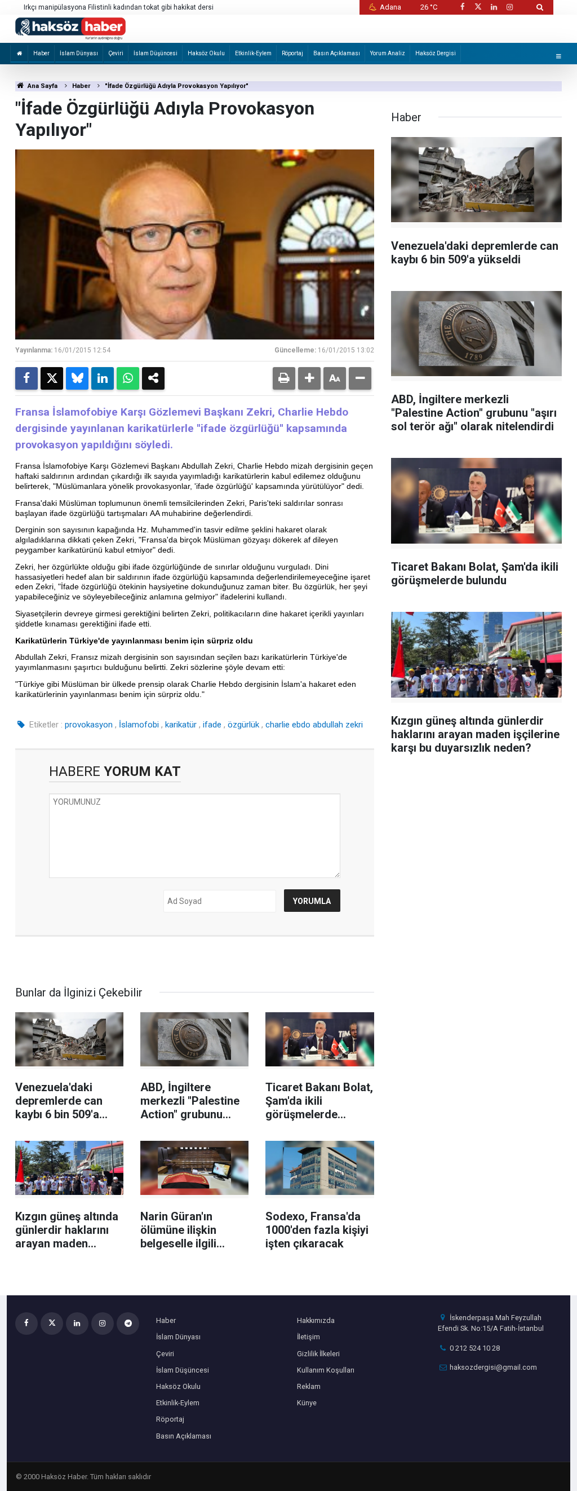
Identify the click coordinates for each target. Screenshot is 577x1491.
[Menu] (558, 56)
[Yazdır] (284, 378)
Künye (307, 1403)
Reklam (309, 1386)
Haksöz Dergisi (435, 53)
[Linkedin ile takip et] (493, 7)
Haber (41, 53)
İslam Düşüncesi (155, 53)
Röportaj (292, 53)
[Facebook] (26, 378)
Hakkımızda (316, 1320)
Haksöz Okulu (206, 53)
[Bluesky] (77, 378)
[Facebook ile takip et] (462, 7)
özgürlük (243, 725)
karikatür (181, 725)
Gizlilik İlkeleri (318, 1353)
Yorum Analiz (387, 53)
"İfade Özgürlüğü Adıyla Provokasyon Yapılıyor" (176, 86)
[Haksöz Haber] (70, 28)
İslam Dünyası (79, 53)
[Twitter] (52, 378)
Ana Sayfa (41, 86)
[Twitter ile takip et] (478, 7)
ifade (212, 725)
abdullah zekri (338, 725)
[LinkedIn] (102, 378)
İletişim (308, 1337)
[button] (309, 378)
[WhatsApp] (128, 378)
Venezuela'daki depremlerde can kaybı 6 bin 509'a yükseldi (115, 7)
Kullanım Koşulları (325, 1370)
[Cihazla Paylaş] (153, 378)
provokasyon (89, 725)
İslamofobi (139, 725)
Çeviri (115, 53)
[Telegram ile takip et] (128, 1323)
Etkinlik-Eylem (253, 53)
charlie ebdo (287, 725)
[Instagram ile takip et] (510, 7)
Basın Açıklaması (336, 53)
